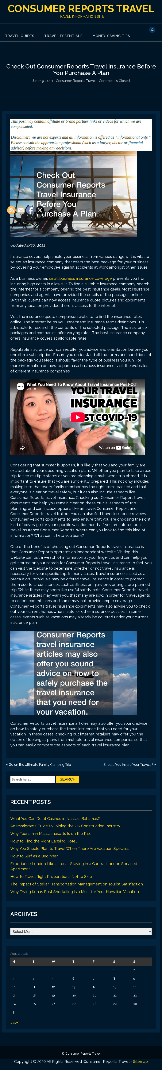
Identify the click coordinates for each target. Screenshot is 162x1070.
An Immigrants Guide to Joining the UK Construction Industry (65, 826)
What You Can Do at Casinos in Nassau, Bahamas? (55, 818)
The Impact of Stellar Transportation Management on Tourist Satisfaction (76, 884)
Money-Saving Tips (111, 36)
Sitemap (140, 1061)
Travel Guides (19, 36)
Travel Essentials (63, 36)
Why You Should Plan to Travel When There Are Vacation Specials (69, 848)
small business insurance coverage (80, 278)
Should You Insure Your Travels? (128, 765)
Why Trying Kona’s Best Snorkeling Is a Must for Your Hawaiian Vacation (74, 891)
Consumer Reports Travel (81, 9)
